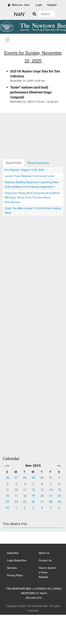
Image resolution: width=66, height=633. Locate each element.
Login (39, 5)
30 (42, 478)
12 (33, 490)
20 (42, 496)
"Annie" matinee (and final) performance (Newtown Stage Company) (31, 92)
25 (24, 502)
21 (50, 496)
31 (50, 478)
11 (24, 490)
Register (52, 5)
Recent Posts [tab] (13, 163)
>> (59, 465)
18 (24, 496)
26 (7, 478)
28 (24, 478)
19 (33, 496)
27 (16, 478)
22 (59, 496)
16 (7, 496)
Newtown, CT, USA (18, 14)
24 (16, 502)
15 (59, 490)
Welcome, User (21, 5)
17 (16, 496)
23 (7, 502)
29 (33, 478)
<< (7, 465)
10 (16, 490)
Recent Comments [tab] (38, 163)
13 (42, 490)
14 (50, 490)
